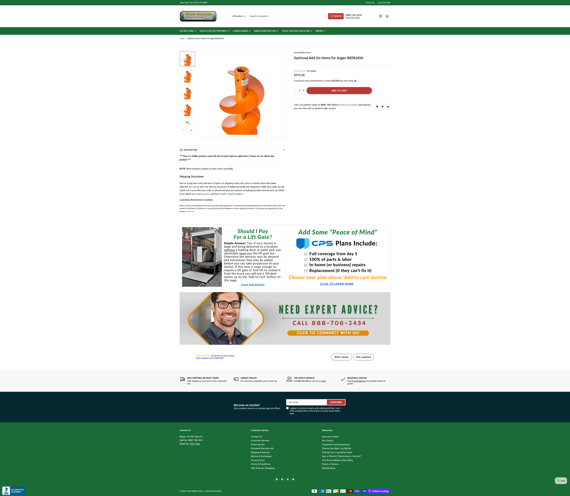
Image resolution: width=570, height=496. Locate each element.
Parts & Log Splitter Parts (213, 31)
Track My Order (383, 2)
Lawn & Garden (240, 31)
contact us (190, 211)
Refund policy (328, 468)
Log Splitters (187, 31)
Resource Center (330, 436)
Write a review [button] (342, 357)
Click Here (195, 443)
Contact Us (370, 2)
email (323, 381)
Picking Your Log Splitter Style (337, 452)
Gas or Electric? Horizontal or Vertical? (341, 456)
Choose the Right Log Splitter (336, 448)
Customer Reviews (260, 440)
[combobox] (296, 16)
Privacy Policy (258, 460)
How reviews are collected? (209, 358)
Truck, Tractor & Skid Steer (296, 31)
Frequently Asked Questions (336, 444)
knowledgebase (359, 381)
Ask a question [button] (363, 357)
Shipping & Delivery (260, 452)
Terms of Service (330, 464)
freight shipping (227, 194)
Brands (319, 31)
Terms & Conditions (260, 464)
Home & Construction (265, 31)
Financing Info (258, 444)
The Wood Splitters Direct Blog (337, 460)
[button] (300, 71)
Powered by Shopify (213, 491)
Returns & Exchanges (261, 456)
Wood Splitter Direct (302, 52)
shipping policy (202, 194)
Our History (327, 440)
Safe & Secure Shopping (262, 468)
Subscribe (336, 402)
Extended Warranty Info (262, 448)
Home (182, 38)
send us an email (348, 105)
